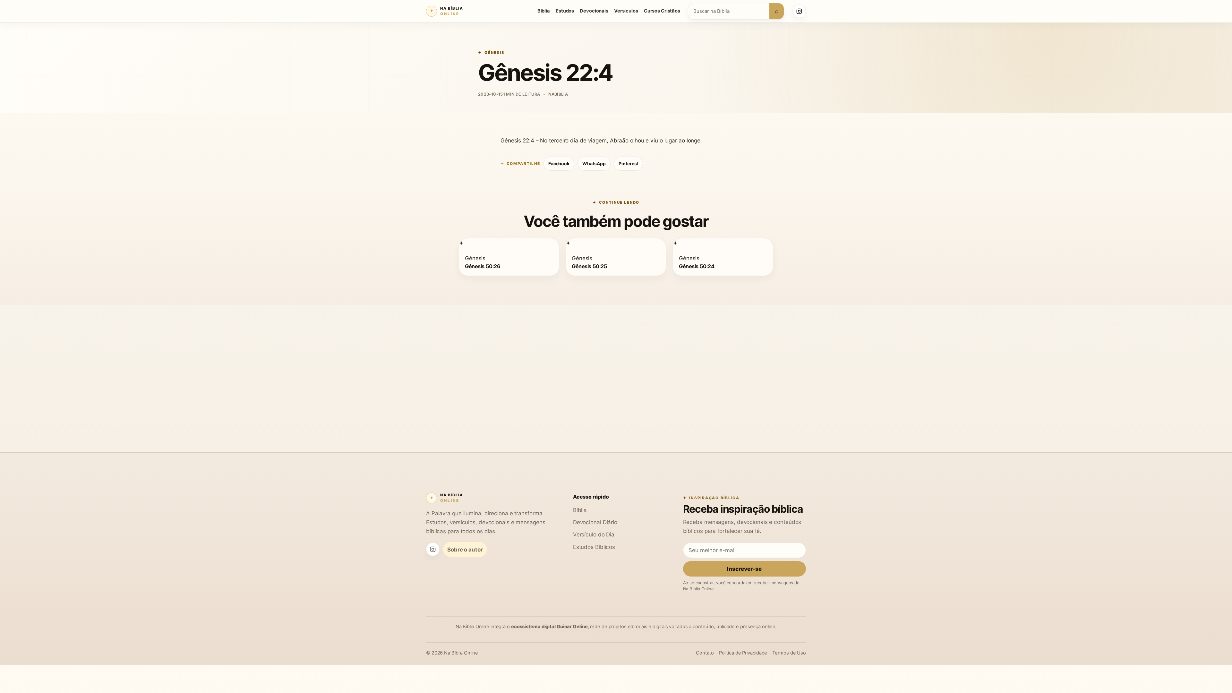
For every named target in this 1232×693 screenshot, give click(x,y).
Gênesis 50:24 (696, 266)
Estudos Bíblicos (594, 546)
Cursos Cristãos (662, 11)
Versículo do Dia (593, 534)
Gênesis (494, 52)
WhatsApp (594, 163)
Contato (705, 653)
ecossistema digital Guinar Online (549, 626)
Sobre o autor (465, 549)
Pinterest (628, 163)
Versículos (626, 11)
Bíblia (543, 11)
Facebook (558, 163)
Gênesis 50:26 (482, 266)
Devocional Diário (595, 522)
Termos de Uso (789, 653)
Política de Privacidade (743, 653)
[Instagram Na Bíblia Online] (799, 11)
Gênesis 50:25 (589, 266)
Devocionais (594, 11)
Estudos (565, 11)
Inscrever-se (744, 568)
